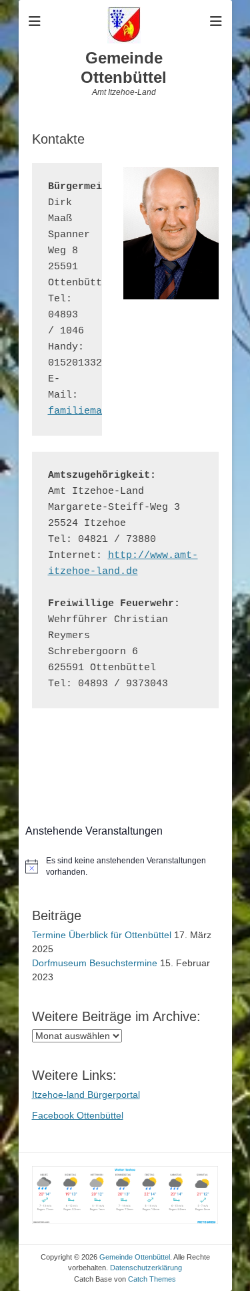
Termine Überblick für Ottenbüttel (101, 934)
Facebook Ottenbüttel (77, 1115)
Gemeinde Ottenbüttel (124, 67)
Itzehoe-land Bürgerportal (86, 1094)
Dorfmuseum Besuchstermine (94, 963)
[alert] (125, 866)
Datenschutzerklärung (146, 1268)
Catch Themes (152, 1279)
